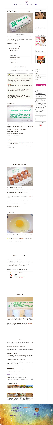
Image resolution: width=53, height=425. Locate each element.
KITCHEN (21, 4)
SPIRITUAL (37, 4)
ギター (41, 96)
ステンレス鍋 (37, 99)
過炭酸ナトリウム (38, 110)
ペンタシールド (43, 100)
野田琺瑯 (37, 111)
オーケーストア (38, 96)
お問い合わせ (29, 423)
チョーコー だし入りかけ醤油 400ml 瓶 (18, 272)
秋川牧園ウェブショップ (14, 62)
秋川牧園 (8, 70)
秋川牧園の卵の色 (13, 55)
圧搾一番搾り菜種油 (38, 103)
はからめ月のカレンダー (39, 93)
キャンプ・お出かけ (38, 77)
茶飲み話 (37, 79)
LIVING (15, 4)
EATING (26, 4)
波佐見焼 (42, 107)
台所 (37, 73)
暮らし (37, 71)
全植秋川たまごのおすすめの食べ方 (14, 57)
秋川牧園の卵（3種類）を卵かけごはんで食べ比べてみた (17, 371)
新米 (36, 107)
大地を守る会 (43, 103)
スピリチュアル (38, 69)
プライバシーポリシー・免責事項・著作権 (21, 423)
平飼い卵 (16, 374)
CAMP (31, 4)
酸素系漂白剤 (43, 110)
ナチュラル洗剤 (38, 100)
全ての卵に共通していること (14, 50)
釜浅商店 (40, 111)
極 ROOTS (39, 107)
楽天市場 (22, 277)
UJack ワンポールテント (39, 92)
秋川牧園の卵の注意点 (12, 59)
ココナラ (44, 96)
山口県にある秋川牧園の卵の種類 (14, 48)
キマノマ (35, 423)
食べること (9, 374)
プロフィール (13, 423)
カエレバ (16, 274)
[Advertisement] (20, 157)
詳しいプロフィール (38, 30)
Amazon (17, 277)
